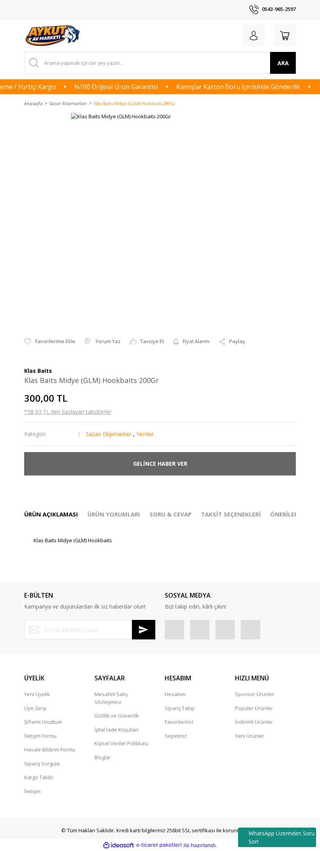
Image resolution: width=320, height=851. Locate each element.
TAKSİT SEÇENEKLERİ (231, 514)
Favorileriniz (179, 721)
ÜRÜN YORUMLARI (113, 514)
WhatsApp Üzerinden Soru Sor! (282, 837)
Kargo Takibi (38, 777)
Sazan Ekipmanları (109, 434)
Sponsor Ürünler (254, 694)
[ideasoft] (118, 845)
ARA (283, 63)
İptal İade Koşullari (116, 729)
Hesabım (175, 694)
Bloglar (102, 757)
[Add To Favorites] (49, 341)
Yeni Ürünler (249, 735)
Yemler (145, 434)
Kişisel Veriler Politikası (121, 743)
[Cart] (285, 35)
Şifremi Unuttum (43, 721)
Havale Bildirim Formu (49, 749)
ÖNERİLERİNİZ (290, 514)
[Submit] (143, 629)
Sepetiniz (176, 735)
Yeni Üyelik (37, 694)
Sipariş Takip (180, 708)
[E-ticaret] (159, 845)
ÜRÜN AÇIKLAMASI (51, 514)
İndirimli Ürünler (254, 721)
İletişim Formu (40, 735)
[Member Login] (254, 35)
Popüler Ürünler (254, 708)
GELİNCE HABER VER (160, 463)
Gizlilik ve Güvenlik (116, 715)
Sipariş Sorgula (42, 763)
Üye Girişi (35, 708)
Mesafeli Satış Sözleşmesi (111, 698)
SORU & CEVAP (170, 514)
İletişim (32, 791)
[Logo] (53, 35)
